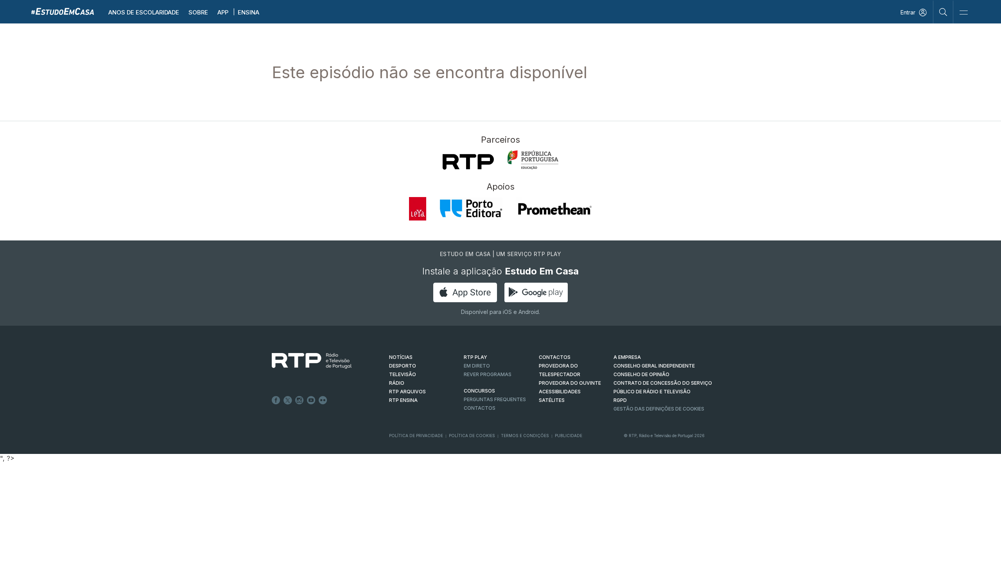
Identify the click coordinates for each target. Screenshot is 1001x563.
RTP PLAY (475, 357)
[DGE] (533, 160)
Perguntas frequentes (495, 399)
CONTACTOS (554, 357)
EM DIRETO (477, 366)
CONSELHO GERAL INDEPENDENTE (654, 366)
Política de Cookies (472, 435)
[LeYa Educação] (417, 209)
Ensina (248, 12)
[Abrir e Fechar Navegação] (963, 12)
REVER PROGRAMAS (487, 374)
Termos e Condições (525, 435)
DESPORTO (402, 366)
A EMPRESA (627, 357)
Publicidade (568, 435)
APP (222, 12)
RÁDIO (396, 383)
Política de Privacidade (416, 435)
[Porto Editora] (471, 209)
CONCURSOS (479, 391)
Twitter (287, 400)
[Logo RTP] (305, 361)
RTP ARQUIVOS (407, 391)
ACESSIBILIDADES (560, 391)
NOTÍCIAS (401, 357)
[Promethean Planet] (554, 209)
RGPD (620, 400)
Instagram (299, 400)
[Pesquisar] (943, 11)
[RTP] (468, 162)
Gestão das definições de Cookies (659, 409)
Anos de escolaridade (143, 12)
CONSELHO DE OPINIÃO (641, 374)
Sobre (198, 12)
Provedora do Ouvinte (570, 383)
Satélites (552, 400)
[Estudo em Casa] (62, 11)
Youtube (311, 400)
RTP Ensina (403, 400)
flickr (323, 400)
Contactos (479, 408)
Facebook (276, 400)
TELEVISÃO (402, 374)
